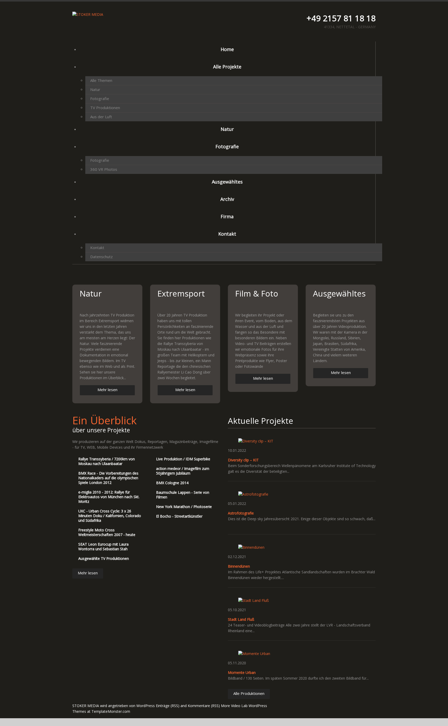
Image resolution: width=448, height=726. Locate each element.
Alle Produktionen (248, 693)
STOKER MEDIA (85, 705)
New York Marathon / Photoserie (184, 506)
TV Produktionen (105, 107)
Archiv (227, 199)
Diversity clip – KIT (243, 459)
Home (227, 49)
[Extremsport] (185, 305)
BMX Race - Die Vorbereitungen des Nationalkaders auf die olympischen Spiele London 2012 (108, 478)
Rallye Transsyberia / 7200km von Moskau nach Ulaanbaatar (106, 461)
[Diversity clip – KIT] (255, 440)
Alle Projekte (227, 67)
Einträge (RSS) (167, 705)
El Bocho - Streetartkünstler (179, 516)
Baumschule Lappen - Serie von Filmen (182, 494)
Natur (95, 89)
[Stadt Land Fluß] (253, 600)
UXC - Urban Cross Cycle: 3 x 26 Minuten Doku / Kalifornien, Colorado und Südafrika (109, 516)
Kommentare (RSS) (204, 705)
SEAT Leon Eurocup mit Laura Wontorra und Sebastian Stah (103, 546)
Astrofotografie (241, 513)
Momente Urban (242, 672)
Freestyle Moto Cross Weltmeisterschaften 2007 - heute (106, 532)
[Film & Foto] (263, 305)
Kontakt (227, 234)
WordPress (145, 705)
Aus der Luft (101, 116)
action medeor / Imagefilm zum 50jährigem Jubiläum (182, 471)
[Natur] (107, 305)
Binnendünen (239, 566)
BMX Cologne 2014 (172, 482)
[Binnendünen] (251, 547)
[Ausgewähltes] (341, 305)
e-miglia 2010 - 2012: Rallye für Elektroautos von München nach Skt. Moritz (108, 497)
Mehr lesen (107, 389)
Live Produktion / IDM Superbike (183, 458)
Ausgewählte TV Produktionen (103, 558)
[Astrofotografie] (253, 493)
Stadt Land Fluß (241, 619)
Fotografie (99, 98)
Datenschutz (101, 256)
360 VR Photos (103, 169)
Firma (227, 216)
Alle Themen (101, 80)
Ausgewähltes (227, 182)
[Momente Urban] (254, 653)
